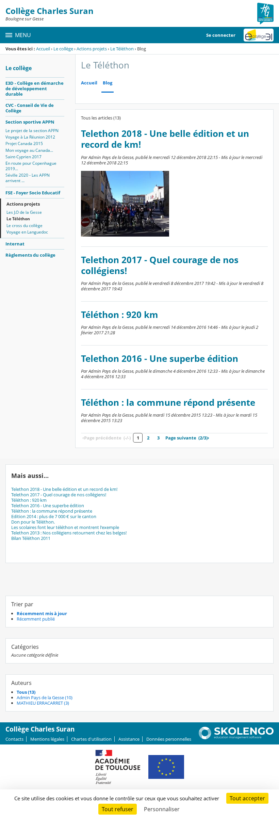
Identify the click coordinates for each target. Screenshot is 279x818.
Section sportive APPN (29, 122)
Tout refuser (117, 809)
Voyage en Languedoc (27, 232)
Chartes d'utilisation (91, 739)
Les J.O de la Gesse (24, 212)
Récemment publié (36, 619)
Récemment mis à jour (42, 613)
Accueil (43, 49)
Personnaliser (162, 809)
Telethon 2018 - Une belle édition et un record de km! (165, 139)
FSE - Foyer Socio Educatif (32, 193)
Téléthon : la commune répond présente (168, 402)
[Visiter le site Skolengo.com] (236, 738)
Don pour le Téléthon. (33, 522)
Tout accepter (247, 798)
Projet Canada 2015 (24, 143)
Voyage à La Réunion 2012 (30, 137)
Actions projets (92, 49)
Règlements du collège (30, 255)
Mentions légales (47, 739)
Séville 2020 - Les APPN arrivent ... (27, 177)
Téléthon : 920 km (119, 315)
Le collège (63, 49)
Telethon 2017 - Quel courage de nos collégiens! (160, 265)
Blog (107, 83)
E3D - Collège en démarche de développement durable (34, 88)
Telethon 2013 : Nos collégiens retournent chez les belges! (69, 533)
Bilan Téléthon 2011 (30, 538)
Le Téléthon (122, 49)
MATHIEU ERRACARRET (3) (43, 703)
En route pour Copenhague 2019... (30, 166)
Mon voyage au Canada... (29, 150)
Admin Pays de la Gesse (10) (44, 697)
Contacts (14, 739)
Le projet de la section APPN (32, 130)
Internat (14, 244)
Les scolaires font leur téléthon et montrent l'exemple (65, 527)
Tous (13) (26, 692)
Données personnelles (168, 739)
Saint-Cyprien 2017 (23, 157)
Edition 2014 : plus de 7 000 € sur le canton (53, 516)
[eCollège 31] (259, 35)
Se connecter (220, 35)
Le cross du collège (24, 225)
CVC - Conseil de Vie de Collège (29, 108)
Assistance (129, 739)
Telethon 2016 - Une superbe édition (159, 359)
